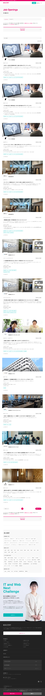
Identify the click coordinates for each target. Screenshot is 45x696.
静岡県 (25, 550)
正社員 (5, 571)
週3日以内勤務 (16, 561)
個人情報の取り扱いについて (8, 686)
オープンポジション (14, 544)
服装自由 (20, 563)
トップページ (6, 19)
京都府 (31, 550)
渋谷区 (15, 552)
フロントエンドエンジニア (13, 542)
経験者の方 (5, 638)
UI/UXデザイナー (6, 538)
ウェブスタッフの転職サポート (8, 645)
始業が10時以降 (34, 559)
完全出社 (15, 557)
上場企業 (5, 563)
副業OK (33, 557)
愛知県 (28, 550)
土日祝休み (24, 561)
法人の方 (4, 653)
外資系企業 (9, 563)
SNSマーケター (6, 542)
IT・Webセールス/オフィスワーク (22, 544)
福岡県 (12, 552)
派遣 (12, 571)
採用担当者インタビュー (27, 643)
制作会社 (35, 561)
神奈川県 (21, 550)
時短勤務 (38, 559)
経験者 (5, 557)
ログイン (38, 3)
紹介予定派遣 (16, 571)
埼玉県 (15, 550)
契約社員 (9, 571)
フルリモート (29, 557)
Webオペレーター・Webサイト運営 (30, 538)
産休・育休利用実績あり (34, 563)
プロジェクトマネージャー (8, 540)
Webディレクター (22, 540)
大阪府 (34, 550)
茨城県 (12, 550)
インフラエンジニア (7, 544)
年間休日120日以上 (30, 561)
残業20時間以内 (10, 561)
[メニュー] (41, 2)
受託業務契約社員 (21, 571)
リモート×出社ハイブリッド (22, 557)
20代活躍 (37, 557)
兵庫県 (38, 550)
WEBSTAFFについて (6, 657)
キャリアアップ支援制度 (14, 565)
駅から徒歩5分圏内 (15, 563)
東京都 (18, 550)
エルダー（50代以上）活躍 (20, 559)
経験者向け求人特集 (26, 640)
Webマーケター (35, 540)
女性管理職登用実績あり (26, 563)
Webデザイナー (12, 538)
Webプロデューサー (15, 540)
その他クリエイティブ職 (31, 544)
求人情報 (5, 640)
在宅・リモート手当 (7, 565)
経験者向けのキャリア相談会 (28, 23)
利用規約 (5, 687)
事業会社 (39, 561)
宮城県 (8, 550)
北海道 (5, 550)
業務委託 (26, 571)
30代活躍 (5, 559)
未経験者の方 (5, 650)
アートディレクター (28, 540)
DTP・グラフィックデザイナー (20, 538)
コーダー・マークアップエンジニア (23, 542)
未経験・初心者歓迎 (10, 557)
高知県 (9, 552)
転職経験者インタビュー (7, 643)
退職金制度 (20, 565)
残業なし (5, 561)
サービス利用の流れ (11, 24)
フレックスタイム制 (27, 559)
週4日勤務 (20, 561)
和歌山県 (5, 552)
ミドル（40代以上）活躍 (11, 559)
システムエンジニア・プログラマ (34, 542)
